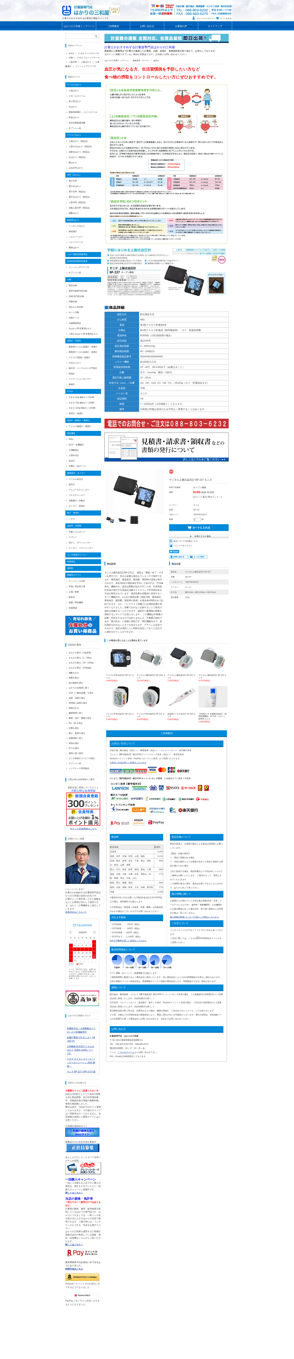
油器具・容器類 (74, 526)
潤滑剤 (70, 568)
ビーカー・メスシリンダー (81, 548)
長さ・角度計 (73, 513)
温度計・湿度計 (74, 340)
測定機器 (71, 433)
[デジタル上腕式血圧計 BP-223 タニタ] (213, 667)
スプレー (73, 537)
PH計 (71, 439)
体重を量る (74, 678)
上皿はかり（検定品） (79, 141)
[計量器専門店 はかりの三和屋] (91, 9)
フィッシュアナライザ (86, 66)
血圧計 (156, 60)
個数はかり (74, 213)
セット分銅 (74, 312)
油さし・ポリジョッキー (80, 542)
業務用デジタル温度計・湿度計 (83, 352)
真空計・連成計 (76, 413)
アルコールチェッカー (79, 490)
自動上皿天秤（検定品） (80, 208)
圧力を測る (74, 748)
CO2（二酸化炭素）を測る (81, 693)
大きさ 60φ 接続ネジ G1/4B (81, 397)
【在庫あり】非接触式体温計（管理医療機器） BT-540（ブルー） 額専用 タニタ (213, 716)
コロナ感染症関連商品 (77, 254)
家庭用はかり (73, 220)
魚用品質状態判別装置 (77, 261)
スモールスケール (77, 96)
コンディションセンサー (80, 379)
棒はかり (73, 162)
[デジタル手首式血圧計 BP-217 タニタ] (120, 667)
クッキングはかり (77, 226)
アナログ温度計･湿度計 (79, 357)
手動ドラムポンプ (77, 532)
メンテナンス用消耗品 (79, 768)
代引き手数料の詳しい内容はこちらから (128, 940)
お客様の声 (181, 26)
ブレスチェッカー (77, 495)
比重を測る (74, 728)
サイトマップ (215, 26)
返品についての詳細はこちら (185, 541)
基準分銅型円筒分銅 (78, 291)
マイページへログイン (206, 18)
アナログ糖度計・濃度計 (80, 426)
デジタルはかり (74, 84)
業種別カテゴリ (74, 575)
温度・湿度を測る (77, 698)
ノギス (72, 519)
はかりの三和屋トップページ (79, 26)
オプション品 (75, 128)
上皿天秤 (73, 62)
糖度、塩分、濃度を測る (80, 718)
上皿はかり (86, 62)
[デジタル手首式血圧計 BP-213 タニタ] (120, 706)
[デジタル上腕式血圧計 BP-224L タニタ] (151, 667)
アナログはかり (74, 135)
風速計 (72, 384)
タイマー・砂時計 (77, 506)
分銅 (71, 57)
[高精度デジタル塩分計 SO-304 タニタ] (181, 706)
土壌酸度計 (74, 450)
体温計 (72, 373)
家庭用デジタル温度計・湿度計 (83, 347)
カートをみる (226, 18)
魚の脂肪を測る (76, 683)
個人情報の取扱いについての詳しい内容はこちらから (194, 917)
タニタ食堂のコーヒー (77, 555)
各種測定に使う (76, 738)
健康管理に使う (76, 713)
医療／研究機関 (76, 602)
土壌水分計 (74, 455)
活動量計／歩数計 (77, 500)
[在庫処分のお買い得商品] (82, 634)
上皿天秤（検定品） (78, 202)
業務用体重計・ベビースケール (83, 112)
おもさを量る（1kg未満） (81, 652)
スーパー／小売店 (77, 581)
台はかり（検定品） (78, 157)
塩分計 (72, 461)
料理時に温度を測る (78, 703)
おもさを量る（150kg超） (81, 668)
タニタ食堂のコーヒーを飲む (82, 758)
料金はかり (74, 117)
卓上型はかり (75, 101)
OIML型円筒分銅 (76, 296)
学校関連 (73, 608)
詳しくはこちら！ (74, 1244)
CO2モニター (75, 363)
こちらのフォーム (126, 1052)
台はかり (73, 107)
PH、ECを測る (76, 723)
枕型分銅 (73, 285)
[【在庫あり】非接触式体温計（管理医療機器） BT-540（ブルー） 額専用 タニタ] (213, 706)
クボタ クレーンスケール (88, 57)
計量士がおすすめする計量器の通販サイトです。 (86, 18)
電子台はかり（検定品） (80, 197)
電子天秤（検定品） (78, 191)
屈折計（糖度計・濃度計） (79, 420)
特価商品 (71, 561)
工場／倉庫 (74, 592)
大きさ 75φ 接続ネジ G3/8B (81, 403)
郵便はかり (74, 247)
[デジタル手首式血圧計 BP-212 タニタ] (151, 706)
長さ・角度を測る (77, 733)
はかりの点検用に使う (79, 688)
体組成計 (73, 231)
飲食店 (72, 597)
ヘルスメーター (76, 237)
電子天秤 (73, 181)
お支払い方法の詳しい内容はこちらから (128, 762)
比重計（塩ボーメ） (78, 466)
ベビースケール (76, 242)
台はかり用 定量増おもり (80, 328)
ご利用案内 (113, 26)
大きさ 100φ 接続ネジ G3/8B (82, 408)
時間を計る (74, 708)
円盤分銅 (73, 301)
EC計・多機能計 (76, 444)
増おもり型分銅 (76, 307)
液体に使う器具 (76, 753)
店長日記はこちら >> (75, 912)
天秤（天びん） (74, 175)
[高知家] (82, 1005)
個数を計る (74, 673)
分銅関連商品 (75, 323)
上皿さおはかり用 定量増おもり (83, 334)
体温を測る (74, 743)
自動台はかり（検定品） (80, 152)
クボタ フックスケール (88, 53)
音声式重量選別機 (77, 123)
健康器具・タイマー (141, 60)
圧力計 (70, 391)
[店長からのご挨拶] (82, 883)
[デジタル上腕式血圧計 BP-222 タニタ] (181, 667)
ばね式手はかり (76, 168)
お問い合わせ (147, 26)
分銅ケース (74, 318)
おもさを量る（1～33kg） (81, 658)
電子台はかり (75, 186)
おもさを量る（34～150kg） (82, 662)
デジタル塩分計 (76, 479)
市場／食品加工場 (77, 586)
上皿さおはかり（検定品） (81, 146)
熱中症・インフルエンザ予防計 (83, 368)
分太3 (71, 53)
